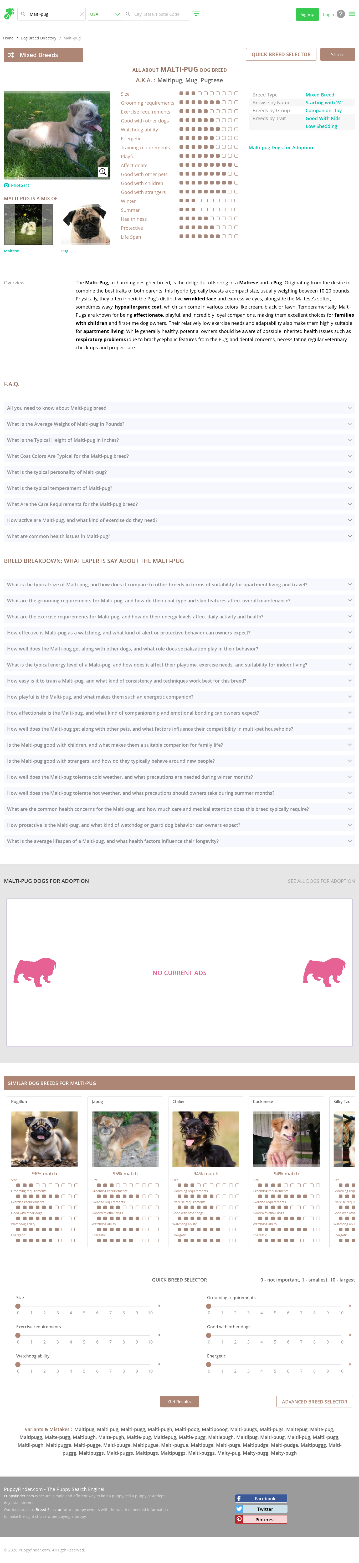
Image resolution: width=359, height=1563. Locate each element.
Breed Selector (48, 1509)
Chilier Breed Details (205, 1172)
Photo (20, 185)
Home (8, 37)
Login (328, 14)
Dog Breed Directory (38, 37)
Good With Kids (323, 118)
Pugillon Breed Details (44, 1172)
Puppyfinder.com (19, 1495)
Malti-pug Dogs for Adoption (281, 147)
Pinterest (265, 1519)
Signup (307, 14)
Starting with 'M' (324, 102)
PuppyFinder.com (23, 1489)
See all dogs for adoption (321, 881)
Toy (338, 110)
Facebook (265, 1498)
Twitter (265, 1509)
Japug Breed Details (125, 1172)
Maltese (11, 251)
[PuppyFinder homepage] (9, 13)
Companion (318, 110)
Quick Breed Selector (281, 54)
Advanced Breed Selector (314, 1401)
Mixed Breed (320, 94)
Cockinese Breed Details (286, 1172)
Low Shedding (321, 126)
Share (338, 54)
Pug (64, 251)
